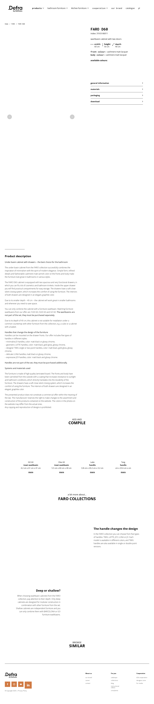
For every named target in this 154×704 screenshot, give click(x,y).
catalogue (130, 8)
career (87, 680)
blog (112, 683)
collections (114, 680)
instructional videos (115, 686)
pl (139, 8)
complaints (114, 690)
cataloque (114, 677)
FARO (13, 24)
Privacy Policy (22, 691)
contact (87, 683)
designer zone (141, 680)
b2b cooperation (141, 677)
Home (6, 24)
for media (139, 683)
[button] (117, 83)
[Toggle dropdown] (43, 8)
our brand (116, 8)
